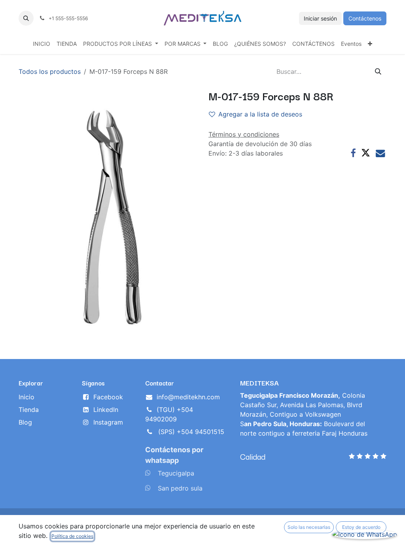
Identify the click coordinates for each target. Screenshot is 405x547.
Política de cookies (72, 536)
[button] (26, 18)
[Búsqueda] (378, 71)
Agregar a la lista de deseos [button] (260, 114)
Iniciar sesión (320, 18)
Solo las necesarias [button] (309, 527)
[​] (148, 473)
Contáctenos (364, 18)
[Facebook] (353, 153)
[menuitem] (41, 43)
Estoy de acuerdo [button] (361, 527)
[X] (365, 153)
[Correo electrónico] (380, 153)
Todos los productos (50, 71)
